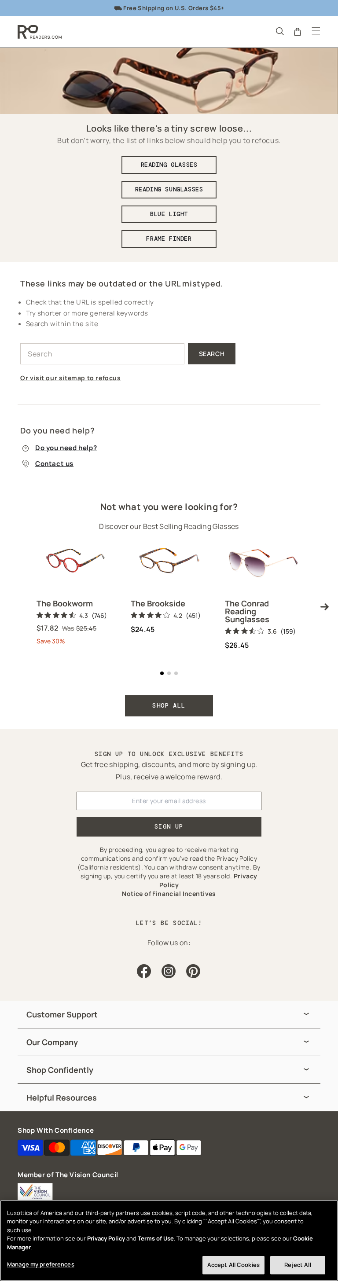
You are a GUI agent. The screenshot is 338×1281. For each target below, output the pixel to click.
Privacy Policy (106, 1238)
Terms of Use (156, 1238)
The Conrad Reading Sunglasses (247, 611)
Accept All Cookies (233, 1265)
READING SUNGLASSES (169, 189)
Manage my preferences (40, 1264)
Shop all (168, 705)
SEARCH (212, 353)
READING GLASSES (169, 165)
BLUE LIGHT (169, 214)
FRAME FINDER (168, 238)
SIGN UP (169, 826)
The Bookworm (65, 603)
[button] (279, 30)
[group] (169, 1014)
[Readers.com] (40, 32)
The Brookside (158, 603)
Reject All (297, 1265)
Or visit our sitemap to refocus (70, 378)
